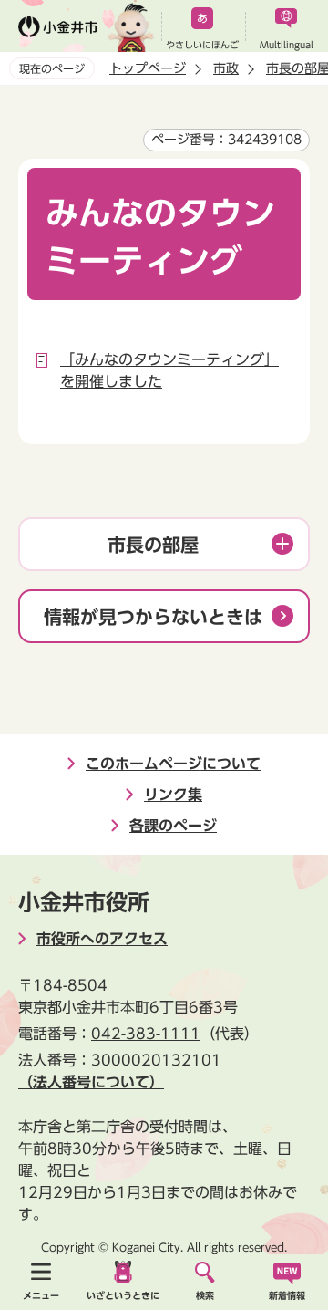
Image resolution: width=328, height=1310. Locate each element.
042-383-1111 (145, 1033)
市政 (226, 68)
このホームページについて (173, 763)
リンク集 (173, 794)
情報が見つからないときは (153, 617)
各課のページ (173, 825)
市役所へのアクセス (102, 938)
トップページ (147, 68)
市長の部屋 (153, 544)
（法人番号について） (91, 1082)
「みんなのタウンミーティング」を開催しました (169, 370)
